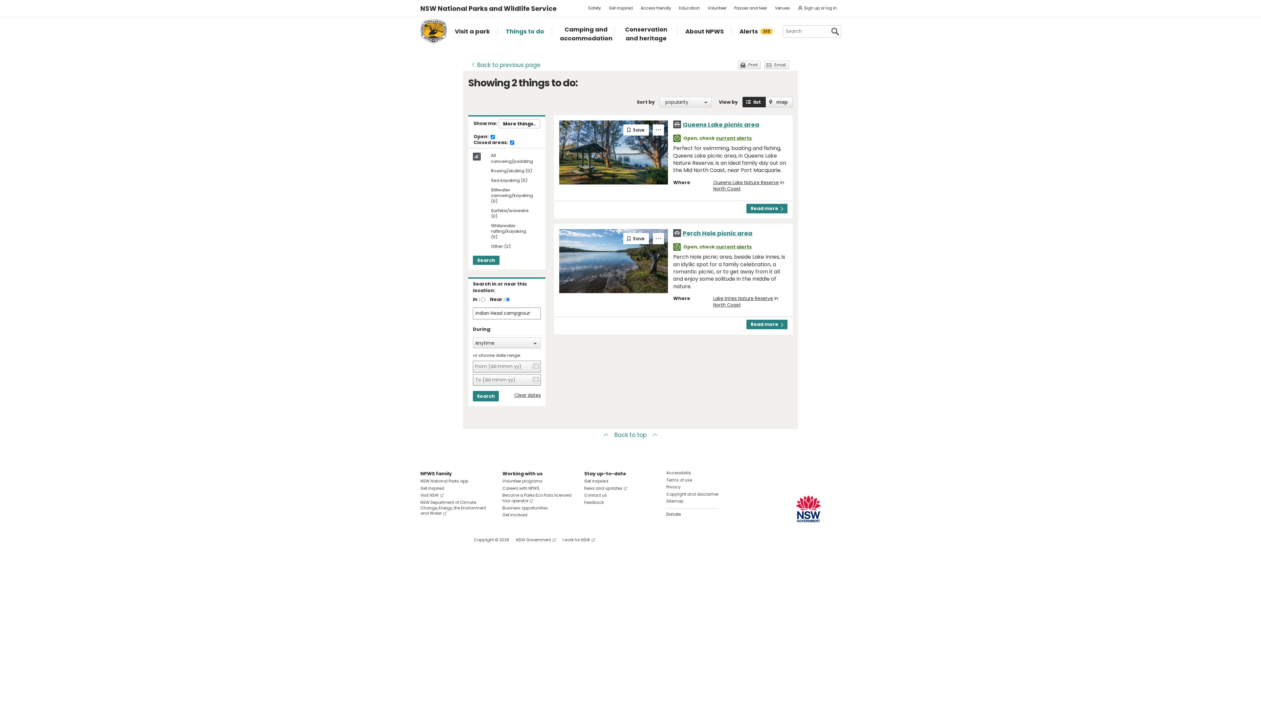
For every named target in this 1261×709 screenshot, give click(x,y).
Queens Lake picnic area (721, 124)
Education (689, 8)
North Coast (727, 188)
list (757, 102)
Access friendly (656, 8)
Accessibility (678, 473)
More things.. (519, 123)
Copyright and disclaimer (692, 494)
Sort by (646, 102)
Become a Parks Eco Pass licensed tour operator (536, 498)
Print (753, 65)
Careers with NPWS (521, 488)
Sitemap (674, 501)
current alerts (734, 138)
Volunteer (717, 8)
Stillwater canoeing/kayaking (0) (512, 195)
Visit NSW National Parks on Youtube (455, 540)
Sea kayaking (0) (509, 180)
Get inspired (621, 8)
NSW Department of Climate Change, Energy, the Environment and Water (453, 508)
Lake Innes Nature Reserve (743, 298)
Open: (482, 137)
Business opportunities (525, 508)
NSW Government (533, 540)
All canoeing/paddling (512, 158)
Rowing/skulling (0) (511, 171)
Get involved (514, 515)
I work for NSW (576, 540)
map (782, 102)
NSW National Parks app (444, 481)
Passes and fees (750, 8)
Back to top (630, 435)
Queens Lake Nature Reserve (746, 182)
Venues (782, 8)
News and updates (603, 488)
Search (486, 260)
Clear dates (527, 395)
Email (780, 65)
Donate (673, 514)
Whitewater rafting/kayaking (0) (508, 231)
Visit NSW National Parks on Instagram (440, 540)
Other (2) (501, 246)
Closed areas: (491, 143)
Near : (497, 299)
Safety (594, 8)
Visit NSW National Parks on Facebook (426, 540)
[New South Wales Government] (808, 509)
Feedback (594, 502)
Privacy (673, 487)
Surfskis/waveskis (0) (510, 213)
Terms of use (679, 480)
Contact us (595, 495)
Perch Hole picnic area (717, 233)
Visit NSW (429, 495)
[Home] (433, 31)
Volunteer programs (522, 481)
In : (476, 299)
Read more (764, 208)
